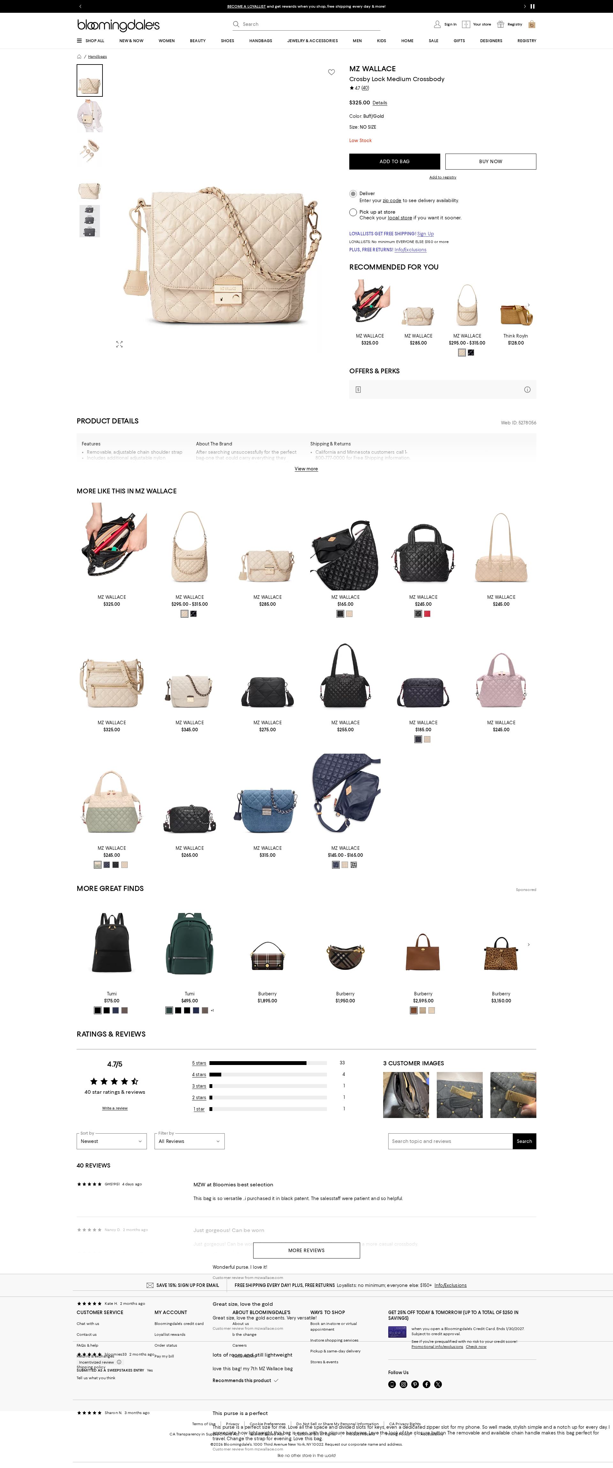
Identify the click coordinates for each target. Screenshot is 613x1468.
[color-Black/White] (354, 865)
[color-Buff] (349, 614)
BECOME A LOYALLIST (246, 6)
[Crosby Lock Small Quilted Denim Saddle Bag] (267, 797)
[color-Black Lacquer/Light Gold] (471, 352)
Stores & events (324, 1362)
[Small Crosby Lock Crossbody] (418, 305)
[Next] (529, 305)
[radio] (462, 352)
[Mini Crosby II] (190, 797)
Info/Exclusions (411, 249)
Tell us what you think (96, 1378)
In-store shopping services (334, 1340)
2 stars (199, 1097)
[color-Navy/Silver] (106, 865)
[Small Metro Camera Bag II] (423, 672)
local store (400, 218)
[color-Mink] (124, 1010)
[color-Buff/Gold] (427, 739)
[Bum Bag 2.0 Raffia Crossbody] (515, 305)
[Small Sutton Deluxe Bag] (112, 797)
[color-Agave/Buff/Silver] (98, 865)
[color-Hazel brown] (414, 1010)
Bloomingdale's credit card (179, 1323)
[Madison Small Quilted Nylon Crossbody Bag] (267, 672)
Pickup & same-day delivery (335, 1351)
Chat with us (88, 1323)
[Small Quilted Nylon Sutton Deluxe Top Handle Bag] (423, 546)
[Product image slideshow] (226, 208)
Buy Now (491, 161)
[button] (209, 208)
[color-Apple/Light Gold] (427, 614)
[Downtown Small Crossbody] (112, 672)
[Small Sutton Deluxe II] (501, 672)
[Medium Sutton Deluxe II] (345, 672)
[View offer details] (442, 389)
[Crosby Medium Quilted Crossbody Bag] (190, 672)
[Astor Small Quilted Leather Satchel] (501, 546)
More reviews (306, 1250)
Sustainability (244, 1356)
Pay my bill (164, 1356)
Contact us (87, 1334)
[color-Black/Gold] (98, 1010)
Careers (239, 1345)
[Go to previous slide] (80, 6)
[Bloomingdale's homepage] (79, 56)
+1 (212, 1010)
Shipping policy (91, 1367)
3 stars (199, 1086)
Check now (476, 1346)
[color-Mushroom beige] (423, 1010)
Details (380, 102)
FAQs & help (87, 1345)
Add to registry (443, 177)
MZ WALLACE (372, 68)
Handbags (97, 56)
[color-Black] (340, 614)
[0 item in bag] (531, 24)
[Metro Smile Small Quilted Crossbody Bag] (345, 797)
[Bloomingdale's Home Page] (119, 25)
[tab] (90, 80)
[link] (369, 339)
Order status (166, 1345)
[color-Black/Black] (418, 614)
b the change (244, 1334)
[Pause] (532, 6)
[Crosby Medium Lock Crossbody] (369, 305)
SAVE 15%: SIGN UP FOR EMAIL (187, 1285)
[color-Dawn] (336, 865)
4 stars (199, 1074)
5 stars (199, 1063)
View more (306, 468)
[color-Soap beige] (431, 1010)
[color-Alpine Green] (169, 1010)
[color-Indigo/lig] (115, 1010)
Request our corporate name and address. (364, 1444)
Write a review (115, 1108)
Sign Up (425, 233)
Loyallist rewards (170, 1334)
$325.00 (359, 102)
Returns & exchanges (95, 1356)
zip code (392, 201)
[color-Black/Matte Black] (418, 739)
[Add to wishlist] (331, 72)
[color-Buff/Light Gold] (462, 352)
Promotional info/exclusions (437, 1346)
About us (240, 1323)
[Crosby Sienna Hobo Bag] (467, 305)
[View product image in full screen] (119, 344)
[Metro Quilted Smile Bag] (345, 546)
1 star (199, 1109)
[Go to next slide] (525, 6)
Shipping (384, 471)
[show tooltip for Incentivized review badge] (118, 1362)
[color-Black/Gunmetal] (106, 1010)
